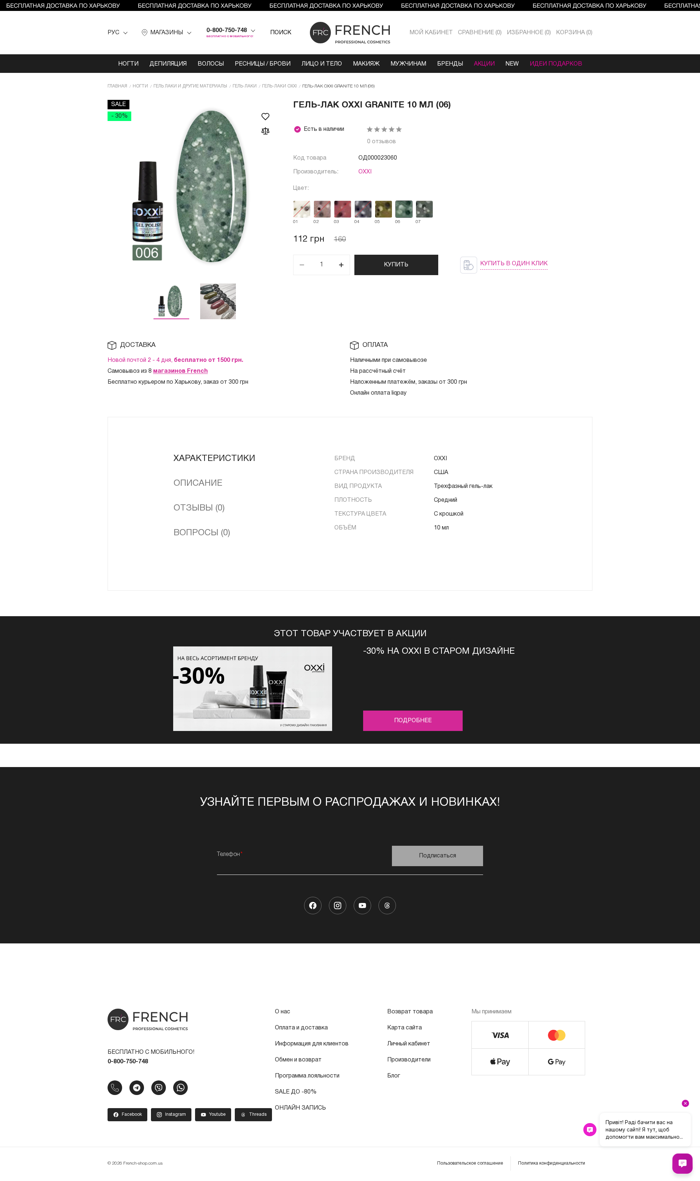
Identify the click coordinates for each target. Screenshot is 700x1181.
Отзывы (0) (199, 508)
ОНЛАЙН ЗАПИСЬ (300, 1108)
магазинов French (180, 371)
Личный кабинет (408, 1044)
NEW (512, 64)
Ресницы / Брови (263, 64)
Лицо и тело (322, 64)
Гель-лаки (245, 86)
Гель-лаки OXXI (279, 86)
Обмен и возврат (298, 1060)
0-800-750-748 (226, 30)
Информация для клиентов (312, 1044)
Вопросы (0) (202, 533)
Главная (117, 86)
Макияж (366, 64)
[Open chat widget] (682, 1163)
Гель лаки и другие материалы (190, 86)
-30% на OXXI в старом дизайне (439, 652)
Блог (393, 1076)
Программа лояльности (307, 1076)
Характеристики (214, 459)
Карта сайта (404, 1028)
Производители (409, 1060)
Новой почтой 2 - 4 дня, (175, 360)
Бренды (450, 64)
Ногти (128, 64)
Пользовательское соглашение (470, 1163)
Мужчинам (408, 64)
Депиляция (168, 64)
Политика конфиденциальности (551, 1163)
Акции (484, 64)
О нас (282, 1011)
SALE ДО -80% (295, 1092)
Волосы (211, 64)
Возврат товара (410, 1011)
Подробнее (413, 720)
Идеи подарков (556, 64)
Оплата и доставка (301, 1028)
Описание (198, 484)
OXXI (365, 172)
